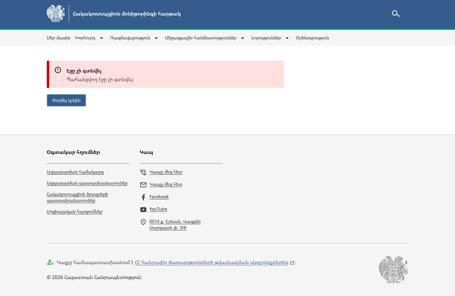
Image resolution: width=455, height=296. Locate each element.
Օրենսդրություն (312, 38)
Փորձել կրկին (66, 100)
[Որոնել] (396, 14)
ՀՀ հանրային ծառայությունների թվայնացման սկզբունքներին (211, 262)
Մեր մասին (58, 38)
